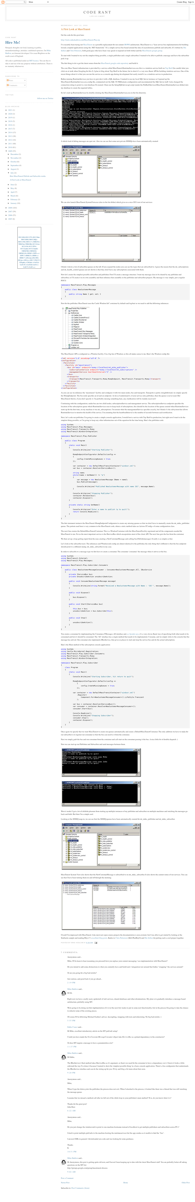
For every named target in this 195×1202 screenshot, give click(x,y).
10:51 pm (72, 1151)
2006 (10, 215)
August (14, 169)
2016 (10, 125)
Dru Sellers (149, 938)
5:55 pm (71, 1020)
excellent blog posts (99, 938)
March (13, 195)
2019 (10, 117)
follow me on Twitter (45, 98)
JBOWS (127, 44)
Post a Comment (67, 1178)
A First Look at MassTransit (75, 29)
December (15, 154)
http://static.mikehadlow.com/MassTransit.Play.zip (80, 40)
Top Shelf (169, 68)
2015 (10, 128)
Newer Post (65, 1182)
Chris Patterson (76, 50)
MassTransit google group (152, 50)
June (13, 184)
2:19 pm (71, 982)
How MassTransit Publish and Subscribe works (28, 176)
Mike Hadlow (72, 989)
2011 (10, 143)
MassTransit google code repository (114, 63)
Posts (11, 80)
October (14, 161)
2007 (10, 211)
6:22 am (71, 1110)
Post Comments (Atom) (80, 1188)
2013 (10, 136)
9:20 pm (71, 1072)
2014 (10, 132)
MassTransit (88, 44)
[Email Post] (95, 942)
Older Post (186, 1182)
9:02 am (71, 1171)
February (14, 199)
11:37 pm (72, 1046)
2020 (10, 113)
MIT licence (34, 60)
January (14, 203)
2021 (10, 110)
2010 (10, 147)
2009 (10, 151)
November (15, 158)
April (13, 192)
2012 (10, 140)
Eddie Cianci (72, 1027)
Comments (13, 85)
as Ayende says (133, 634)
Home (125, 1182)
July (12, 172)
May (13, 188)
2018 (10, 121)
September (15, 165)
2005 (10, 219)
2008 (10, 207)
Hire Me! (12, 42)
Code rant (97, 12)
